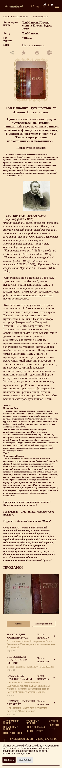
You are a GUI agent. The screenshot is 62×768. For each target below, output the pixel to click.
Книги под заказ (40, 16)
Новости (54, 725)
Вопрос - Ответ (34, 731)
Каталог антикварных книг (15, 16)
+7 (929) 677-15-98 (45, 738)
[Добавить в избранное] (24, 53)
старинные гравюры (32, 722)
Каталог (53, 721)
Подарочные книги (10, 728)
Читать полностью (43, 636)
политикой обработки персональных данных (25, 752)
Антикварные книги (11, 722)
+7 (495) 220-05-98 (21, 738)
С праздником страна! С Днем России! (17, 659)
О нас (52, 729)
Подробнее (25, 759)
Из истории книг (12, 733)
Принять (9, 759)
